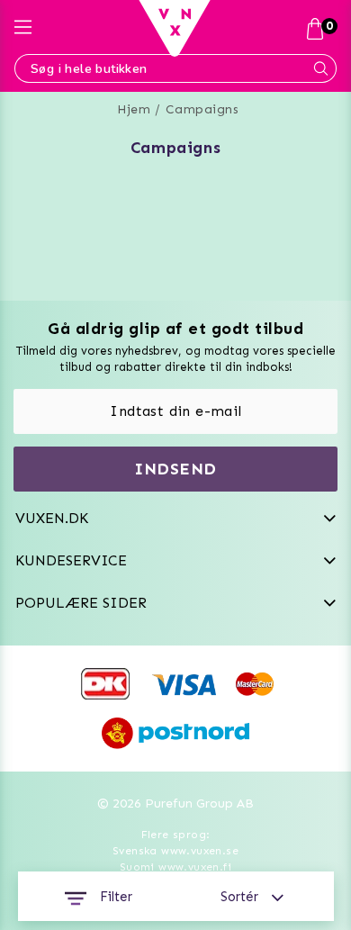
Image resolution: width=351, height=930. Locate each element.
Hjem (133, 109)
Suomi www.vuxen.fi (175, 867)
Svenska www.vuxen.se (175, 850)
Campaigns (202, 109)
